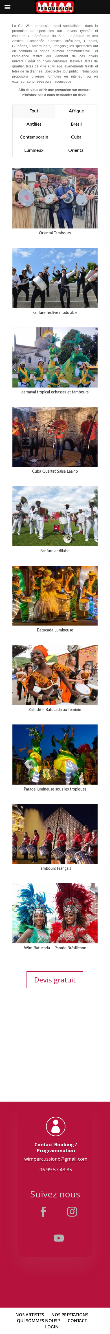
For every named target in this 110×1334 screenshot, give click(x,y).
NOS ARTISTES (30, 1314)
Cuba (76, 137)
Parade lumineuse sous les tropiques (55, 789)
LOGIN (52, 1327)
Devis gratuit (55, 979)
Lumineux (33, 150)
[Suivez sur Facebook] (43, 1212)
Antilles (34, 124)
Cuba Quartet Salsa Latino (55, 472)
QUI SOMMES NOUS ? (38, 1320)
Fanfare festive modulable (54, 313)
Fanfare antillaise (54, 551)
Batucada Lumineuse (55, 630)
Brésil (76, 124)
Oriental (76, 150)
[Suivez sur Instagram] (72, 1212)
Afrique (76, 111)
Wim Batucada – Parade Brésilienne (55, 948)
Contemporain (34, 137)
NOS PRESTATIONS (69, 1314)
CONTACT (77, 1320)
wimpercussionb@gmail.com (55, 1159)
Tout (34, 111)
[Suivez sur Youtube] (59, 1238)
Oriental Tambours (55, 233)
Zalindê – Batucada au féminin (54, 710)
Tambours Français (55, 869)
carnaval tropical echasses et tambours (55, 392)
